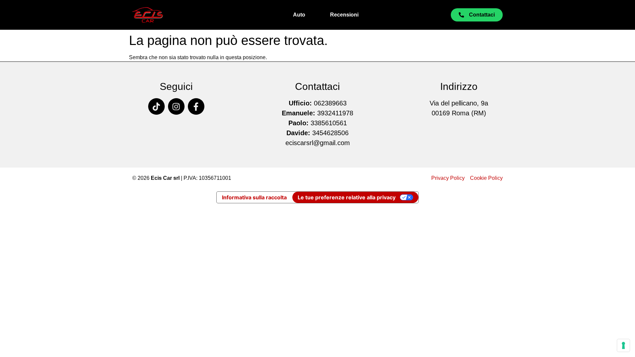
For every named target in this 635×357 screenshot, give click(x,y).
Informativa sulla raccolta (254, 197)
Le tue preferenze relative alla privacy (347, 197)
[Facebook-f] (196, 106)
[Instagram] (176, 106)
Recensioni (344, 15)
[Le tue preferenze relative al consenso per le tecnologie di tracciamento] (623, 345)
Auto (299, 15)
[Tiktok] (156, 106)
